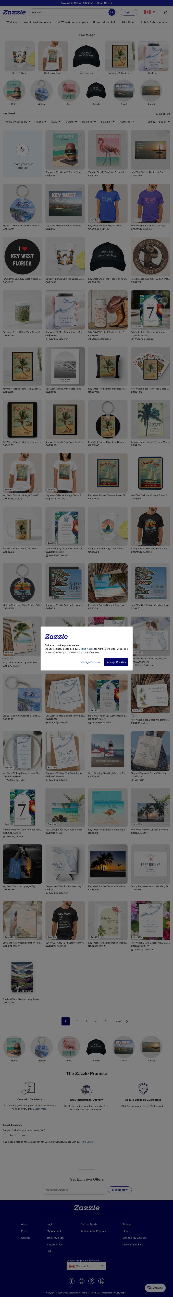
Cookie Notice (86, 648)
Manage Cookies (90, 662)
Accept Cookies (116, 662)
